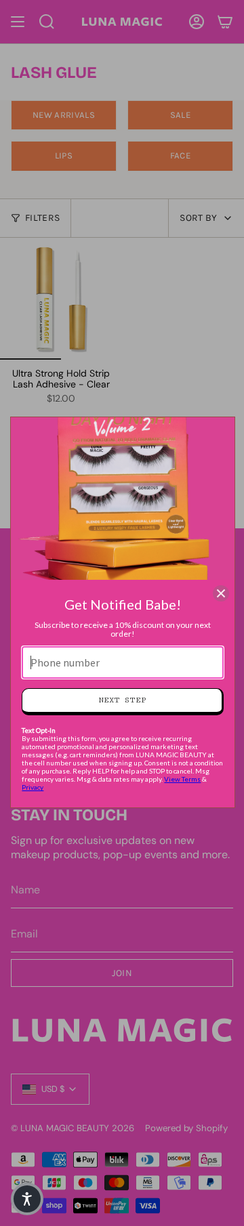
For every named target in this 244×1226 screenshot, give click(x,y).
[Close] (221, 593)
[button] (27, 1199)
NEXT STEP (122, 700)
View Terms (182, 779)
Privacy (32, 787)
